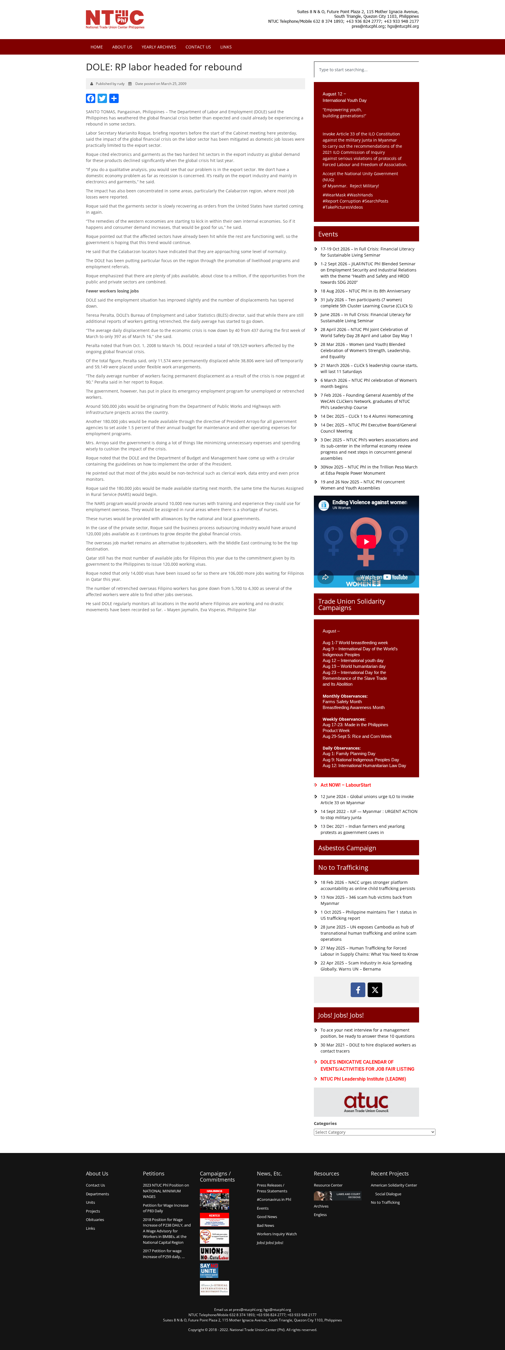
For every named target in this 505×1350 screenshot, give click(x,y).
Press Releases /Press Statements (272, 1188)
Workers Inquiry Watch (277, 1233)
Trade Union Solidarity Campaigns (351, 604)
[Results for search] (366, 81)
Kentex (214, 1220)
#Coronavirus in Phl (274, 1199)
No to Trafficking (343, 867)
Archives (321, 1206)
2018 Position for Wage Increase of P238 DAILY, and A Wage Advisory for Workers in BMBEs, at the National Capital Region (167, 1231)
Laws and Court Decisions (338, 1196)
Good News (267, 1216)
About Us (122, 47)
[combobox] (366, 69)
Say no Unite (214, 1270)
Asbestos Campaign (347, 847)
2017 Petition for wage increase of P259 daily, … (164, 1253)
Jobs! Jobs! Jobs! (341, 1015)
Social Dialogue (388, 1193)
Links (226, 47)
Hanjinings (214, 1199)
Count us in (214, 1236)
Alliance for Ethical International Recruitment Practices (214, 1288)
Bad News (265, 1225)
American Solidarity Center (394, 1185)
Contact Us (198, 47)
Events (328, 233)
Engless (320, 1214)
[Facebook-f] (358, 990)
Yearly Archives (159, 47)
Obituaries (95, 1219)
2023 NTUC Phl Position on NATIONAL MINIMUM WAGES (166, 1190)
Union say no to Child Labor (214, 1253)
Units (90, 1202)
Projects (93, 1211)
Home (97, 47)
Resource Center (328, 1185)
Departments (97, 1193)
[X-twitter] (375, 990)
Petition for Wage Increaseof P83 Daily (165, 1208)
